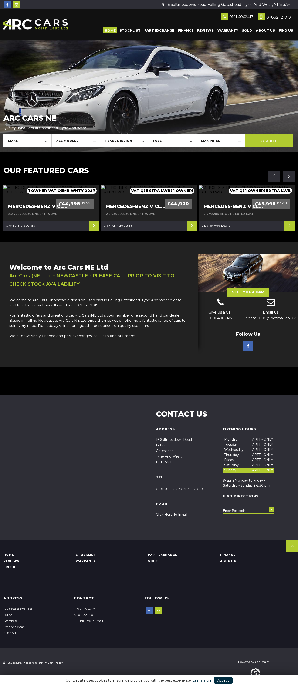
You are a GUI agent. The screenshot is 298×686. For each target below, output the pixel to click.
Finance (185, 30)
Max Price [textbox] (210, 141)
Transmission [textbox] (118, 141)
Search (268, 141)
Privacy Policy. (54, 662)
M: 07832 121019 (85, 614)
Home (110, 30)
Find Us (286, 30)
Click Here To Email (171, 514)
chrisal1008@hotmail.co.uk (271, 318)
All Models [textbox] (67, 141)
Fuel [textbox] (157, 141)
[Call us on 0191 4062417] (220, 303)
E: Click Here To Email (88, 620)
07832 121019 (278, 17)
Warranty (227, 30)
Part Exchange (159, 30)
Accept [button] (223, 680)
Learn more (202, 680)
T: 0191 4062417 (84, 608)
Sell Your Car (248, 292)
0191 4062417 (240, 17)
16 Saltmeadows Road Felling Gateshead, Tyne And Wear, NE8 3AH (228, 4)
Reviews (205, 30)
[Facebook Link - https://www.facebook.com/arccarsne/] (7, 4)
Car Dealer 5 (263, 661)
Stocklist (130, 30)
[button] (292, 546)
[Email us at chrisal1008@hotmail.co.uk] (16, 4)
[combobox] (27, 140)
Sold (247, 30)
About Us (265, 30)
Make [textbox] (13, 141)
